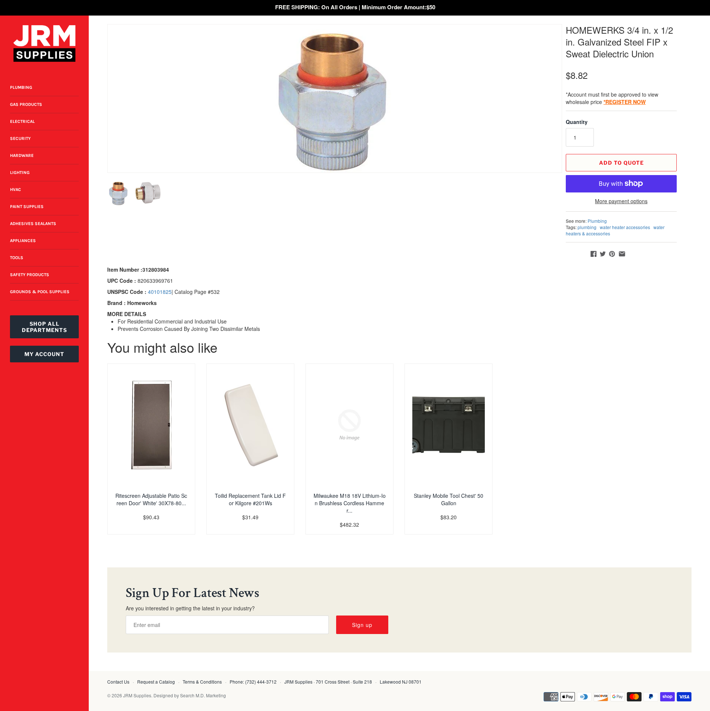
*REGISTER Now (625, 101)
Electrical (22, 121)
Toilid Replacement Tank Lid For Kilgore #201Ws (250, 499)
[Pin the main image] (612, 254)
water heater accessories (625, 227)
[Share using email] (622, 254)
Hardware (22, 155)
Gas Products (26, 104)
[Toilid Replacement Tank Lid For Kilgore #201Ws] (250, 425)
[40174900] (335, 98)
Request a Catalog (156, 681)
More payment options (621, 201)
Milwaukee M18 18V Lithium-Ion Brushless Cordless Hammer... (350, 503)
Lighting (20, 172)
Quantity (577, 121)
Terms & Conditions (202, 681)
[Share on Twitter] (603, 254)
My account (44, 354)
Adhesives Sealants (33, 223)
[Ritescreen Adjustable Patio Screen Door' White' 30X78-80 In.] (151, 425)
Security (20, 138)
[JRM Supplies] (44, 43)
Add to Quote (621, 163)
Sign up (362, 624)
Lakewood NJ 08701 (401, 681)
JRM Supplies (137, 695)
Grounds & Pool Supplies (40, 291)
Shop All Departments (44, 327)
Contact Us (118, 681)
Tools (16, 257)
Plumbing (21, 87)
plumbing (587, 227)
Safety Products (29, 274)
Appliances (23, 240)
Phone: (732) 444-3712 (253, 681)
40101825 (160, 291)
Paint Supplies (27, 206)
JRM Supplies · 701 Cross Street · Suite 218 (328, 681)
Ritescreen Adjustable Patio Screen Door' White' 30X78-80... (151, 499)
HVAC (15, 189)
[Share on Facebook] (593, 254)
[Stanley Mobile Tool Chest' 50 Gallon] (448, 425)
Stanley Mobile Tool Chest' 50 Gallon (448, 499)
